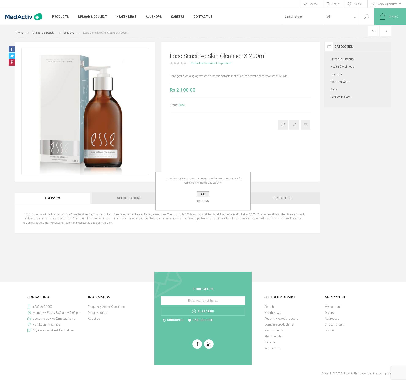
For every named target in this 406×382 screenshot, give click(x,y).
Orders (329, 312)
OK (203, 194)
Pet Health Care (340, 97)
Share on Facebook (12, 49)
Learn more (203, 200)
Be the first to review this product (211, 63)
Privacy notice (97, 312)
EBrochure (271, 342)
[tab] (53, 198)
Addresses (332, 318)
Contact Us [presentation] (281, 198)
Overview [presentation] (52, 198)
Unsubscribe (202, 320)
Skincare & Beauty (342, 59)
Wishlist (330, 330)
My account (333, 306)
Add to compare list (294, 125)
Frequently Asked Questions (106, 306)
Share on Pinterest (12, 62)
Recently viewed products (281, 318)
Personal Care (339, 82)
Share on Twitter (12, 56)
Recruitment (272, 348)
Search (366, 16)
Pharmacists (273, 336)
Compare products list (389, 4)
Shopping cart (334, 324)
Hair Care (336, 74)
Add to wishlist (283, 125)
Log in (335, 4)
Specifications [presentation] (129, 198)
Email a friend (305, 125)
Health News (272, 312)
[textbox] (302, 16)
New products (273, 330)
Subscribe (175, 320)
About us (94, 318)
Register (313, 4)
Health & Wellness (342, 66)
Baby (333, 89)
